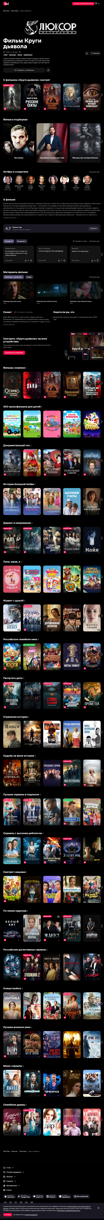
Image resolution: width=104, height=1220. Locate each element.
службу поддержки (31, 1214)
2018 (7, 52)
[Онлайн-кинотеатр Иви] (6, 3)
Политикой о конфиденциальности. (68, 1210)
